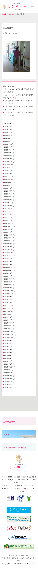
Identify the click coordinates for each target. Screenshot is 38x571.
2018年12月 (8, 291)
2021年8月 (8, 235)
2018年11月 (8, 294)
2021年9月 (8, 232)
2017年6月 (8, 323)
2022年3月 (8, 214)
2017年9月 (8, 314)
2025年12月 (8, 138)
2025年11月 (8, 141)
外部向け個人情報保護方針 (19, 555)
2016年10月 (8, 337)
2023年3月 (8, 197)
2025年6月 (8, 156)
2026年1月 (8, 135)
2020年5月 (8, 273)
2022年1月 (8, 220)
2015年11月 (8, 370)
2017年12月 (8, 305)
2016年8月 (8, 343)
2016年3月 (8, 358)
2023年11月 (8, 176)
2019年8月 (8, 288)
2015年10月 (8, 373)
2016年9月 (8, 340)
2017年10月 (8, 311)
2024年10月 (8, 170)
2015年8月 (8, 379)
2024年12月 (8, 164)
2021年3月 (8, 244)
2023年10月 (8, 179)
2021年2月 (8, 247)
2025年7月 (8, 153)
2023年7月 (8, 185)
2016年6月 (8, 349)
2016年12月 (8, 332)
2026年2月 (8, 132)
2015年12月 (8, 367)
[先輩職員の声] (19, 426)
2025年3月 (8, 159)
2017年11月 (8, 308)
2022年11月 (8, 203)
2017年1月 (8, 329)
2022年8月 (8, 206)
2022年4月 (8, 211)
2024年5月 (8, 173)
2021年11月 (8, 226)
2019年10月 (8, 282)
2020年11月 (8, 255)
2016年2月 (8, 361)
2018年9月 (8, 296)
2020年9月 (8, 261)
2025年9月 (8, 147)
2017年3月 (8, 326)
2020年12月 (8, 252)
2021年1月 (8, 250)
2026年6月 (8, 126)
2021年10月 (8, 229)
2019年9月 (8, 285)
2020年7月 (8, 267)
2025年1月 (8, 162)
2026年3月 (8, 129)
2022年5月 (8, 208)
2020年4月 (8, 276)
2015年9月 (8, 376)
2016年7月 (8, 346)
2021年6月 (8, 238)
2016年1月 (8, 364)
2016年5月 (8, 352)
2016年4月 (8, 355)
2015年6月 (8, 384)
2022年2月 (8, 217)
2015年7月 (8, 381)
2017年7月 (8, 320)
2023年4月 (8, 194)
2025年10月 (8, 144)
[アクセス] (19, 439)
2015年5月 (8, 387)
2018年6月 (8, 302)
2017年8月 (8, 317)
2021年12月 (8, 223)
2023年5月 (8, 191)
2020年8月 (8, 264)
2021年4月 (8, 241)
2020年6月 (8, 270)
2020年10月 (8, 258)
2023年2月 (8, 200)
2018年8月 (8, 299)
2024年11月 (8, 167)
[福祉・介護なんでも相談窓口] (19, 452)
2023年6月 (8, 188)
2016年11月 (8, 335)
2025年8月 (8, 150)
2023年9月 (8, 182)
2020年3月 (8, 279)
